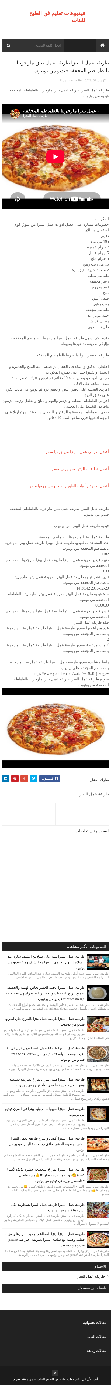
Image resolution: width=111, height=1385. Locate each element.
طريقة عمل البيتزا (66, 80)
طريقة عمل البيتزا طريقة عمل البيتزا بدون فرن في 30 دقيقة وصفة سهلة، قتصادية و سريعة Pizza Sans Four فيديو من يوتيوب (45, 1054)
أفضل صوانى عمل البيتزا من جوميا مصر (77, 452)
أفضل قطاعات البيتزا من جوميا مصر (80, 469)
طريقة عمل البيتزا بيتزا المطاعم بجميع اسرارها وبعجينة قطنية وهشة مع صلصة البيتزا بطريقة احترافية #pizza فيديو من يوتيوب (45, 1239)
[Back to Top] (55, 1373)
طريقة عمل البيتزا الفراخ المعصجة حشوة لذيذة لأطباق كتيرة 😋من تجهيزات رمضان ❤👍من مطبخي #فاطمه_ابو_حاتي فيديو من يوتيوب (45, 1175)
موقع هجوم (20, 1379)
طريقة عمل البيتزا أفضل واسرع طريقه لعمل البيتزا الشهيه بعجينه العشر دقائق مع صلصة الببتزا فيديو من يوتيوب (47, 1144)
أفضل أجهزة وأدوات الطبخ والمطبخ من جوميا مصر (69, 486)
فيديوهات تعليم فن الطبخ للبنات (57, 1379)
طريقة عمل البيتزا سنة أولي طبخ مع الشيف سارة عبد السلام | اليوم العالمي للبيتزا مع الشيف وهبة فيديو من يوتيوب (46, 962)
